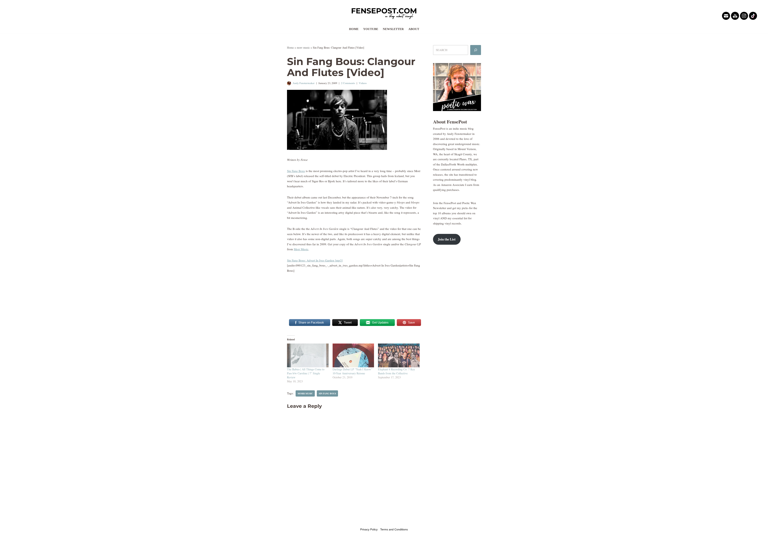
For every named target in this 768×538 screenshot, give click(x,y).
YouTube (370, 29)
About (413, 29)
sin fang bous (327, 393)
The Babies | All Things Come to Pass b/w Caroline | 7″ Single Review (305, 373)
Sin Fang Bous (296, 171)
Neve (290, 522)
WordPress (317, 522)
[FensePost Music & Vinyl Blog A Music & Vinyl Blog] (384, 12)
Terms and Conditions (394, 529)
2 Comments (348, 83)
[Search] (475, 50)
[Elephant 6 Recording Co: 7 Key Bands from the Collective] (399, 355)
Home (354, 29)
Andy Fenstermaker (304, 83)
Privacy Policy (369, 529)
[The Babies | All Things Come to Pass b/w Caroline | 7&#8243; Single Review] (308, 355)
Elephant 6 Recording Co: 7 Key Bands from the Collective (396, 371)
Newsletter (393, 29)
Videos (363, 83)
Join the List (447, 239)
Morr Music (301, 249)
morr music (303, 47)
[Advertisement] (457, 313)
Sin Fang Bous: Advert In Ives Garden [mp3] (315, 260)
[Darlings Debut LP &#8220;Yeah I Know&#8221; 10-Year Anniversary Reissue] (353, 355)
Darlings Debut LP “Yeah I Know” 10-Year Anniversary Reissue (352, 371)
